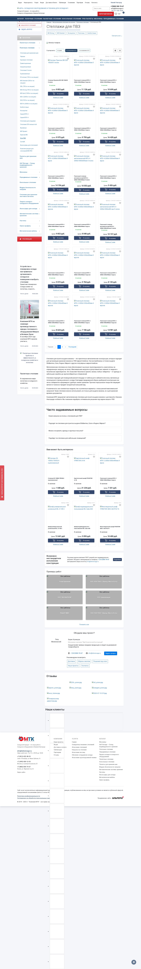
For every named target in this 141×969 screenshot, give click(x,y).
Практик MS (24, 135)
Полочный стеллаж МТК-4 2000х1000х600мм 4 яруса (108, 177)
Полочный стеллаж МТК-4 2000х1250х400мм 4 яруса (82, 129)
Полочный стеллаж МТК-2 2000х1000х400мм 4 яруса (108, 479)
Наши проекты (28, 2)
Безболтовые (24, 107)
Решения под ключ (100, 661)
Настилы (23, 221)
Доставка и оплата (60, 747)
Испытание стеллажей (79, 747)
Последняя (72, 347)
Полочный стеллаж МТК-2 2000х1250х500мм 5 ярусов (82, 273)
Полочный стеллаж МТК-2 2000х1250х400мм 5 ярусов (56, 321)
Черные (22, 56)
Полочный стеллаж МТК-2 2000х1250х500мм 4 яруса (108, 273)
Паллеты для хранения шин (28, 157)
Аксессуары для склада (28, 208)
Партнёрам (80, 2)
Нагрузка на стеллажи (79, 750)
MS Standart (61, 33)
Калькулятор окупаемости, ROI (2, 481)
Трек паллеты (87, 19)
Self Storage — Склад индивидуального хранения (27, 165)
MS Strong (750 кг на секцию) (29, 90)
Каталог (20, 19)
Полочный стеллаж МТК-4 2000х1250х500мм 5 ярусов (82, 81)
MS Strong (51, 33)
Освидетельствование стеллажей (83, 744)
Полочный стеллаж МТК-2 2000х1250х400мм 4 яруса (82, 321)
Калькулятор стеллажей (28, 25)
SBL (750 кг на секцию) (27, 86)
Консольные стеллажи (71, 19)
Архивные (23, 128)
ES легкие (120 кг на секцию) (29, 77)
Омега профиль (25, 226)
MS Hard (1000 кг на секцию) (29, 93)
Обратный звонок (105, 14)
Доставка (71, 661)
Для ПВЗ (23, 138)
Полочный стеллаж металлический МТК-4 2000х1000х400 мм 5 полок (108, 226)
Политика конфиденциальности (28, 796)
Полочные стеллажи (33, 19)
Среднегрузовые (25, 67)
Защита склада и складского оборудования (29, 202)
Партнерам (57, 752)
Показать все (84, 624)
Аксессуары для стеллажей (29, 145)
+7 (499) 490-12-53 (24, 761)
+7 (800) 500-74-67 (24, 767)
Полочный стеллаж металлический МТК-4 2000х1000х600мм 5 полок (82, 178)
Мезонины (98, 19)
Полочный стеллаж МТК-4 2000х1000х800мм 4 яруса (56, 177)
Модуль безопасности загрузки (28, 188)
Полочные (81, 33)
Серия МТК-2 (24, 114)
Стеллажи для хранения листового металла (28, 195)
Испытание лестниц (78, 752)
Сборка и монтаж (84, 661)
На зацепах (23, 110)
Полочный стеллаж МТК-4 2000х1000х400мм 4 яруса (56, 273)
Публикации (62, 2)
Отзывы (87, 2)
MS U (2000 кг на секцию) (28, 97)
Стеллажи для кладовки (27, 121)
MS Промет (23, 131)
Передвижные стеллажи (113, 19)
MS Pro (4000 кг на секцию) (28, 103)
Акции (42, 2)
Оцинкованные (25, 73)
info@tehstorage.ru (117, 8)
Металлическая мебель (28, 231)
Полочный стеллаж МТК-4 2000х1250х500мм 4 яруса (108, 81)
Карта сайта (21, 772)
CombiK (22, 141)
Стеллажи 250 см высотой (28, 124)
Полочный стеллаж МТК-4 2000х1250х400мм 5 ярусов (56, 129)
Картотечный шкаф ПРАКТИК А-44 (83, 479)
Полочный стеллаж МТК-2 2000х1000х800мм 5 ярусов (108, 321)
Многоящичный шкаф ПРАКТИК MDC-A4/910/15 (110, 527)
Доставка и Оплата (51, 2)
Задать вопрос (26, 29)
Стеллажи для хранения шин (29, 53)
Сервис (74, 742)
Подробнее (117, 559)
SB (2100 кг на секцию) (27, 100)
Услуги (36, 2)
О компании (71, 2)
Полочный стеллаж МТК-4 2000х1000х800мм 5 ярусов (108, 129)
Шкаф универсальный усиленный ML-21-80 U (55, 527)
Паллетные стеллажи (52, 19)
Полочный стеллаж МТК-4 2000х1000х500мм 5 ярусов (56, 225)
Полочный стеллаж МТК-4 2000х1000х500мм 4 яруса (82, 225)
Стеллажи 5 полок (26, 70)
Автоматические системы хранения (29, 214)
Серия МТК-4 (24, 117)
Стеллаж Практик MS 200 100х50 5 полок (58, 81)
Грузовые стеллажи (26, 60)
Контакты (94, 2)
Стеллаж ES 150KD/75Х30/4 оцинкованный (56, 479)
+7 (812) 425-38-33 (24, 756)
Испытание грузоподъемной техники (84, 757)
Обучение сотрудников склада (82, 755)
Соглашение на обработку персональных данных (35, 798)
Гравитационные (25, 63)
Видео (20, 2)
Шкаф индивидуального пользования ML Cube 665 (82, 527)
